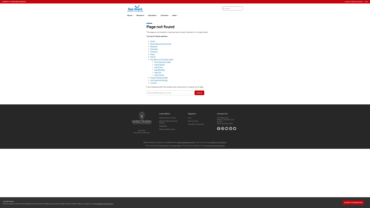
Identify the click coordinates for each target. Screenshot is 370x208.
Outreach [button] (164, 15)
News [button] (174, 15)
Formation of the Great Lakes (161, 59)
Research (153, 46)
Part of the (142, 132)
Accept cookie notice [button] (353, 203)
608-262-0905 (227, 124)
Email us (219, 122)
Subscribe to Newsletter (196, 124)
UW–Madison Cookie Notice (103, 204)
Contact (153, 83)
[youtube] (226, 128)
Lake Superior (159, 64)
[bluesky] (234, 128)
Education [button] (152, 15)
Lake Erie (157, 72)
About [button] (129, 15)
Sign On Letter (193, 121)
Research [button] (140, 15)
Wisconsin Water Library (167, 129)
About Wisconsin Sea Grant (160, 44)
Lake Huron (158, 67)
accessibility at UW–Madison (217, 142)
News (152, 54)
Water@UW (163, 126)
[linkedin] (230, 128)
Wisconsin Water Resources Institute (168, 122)
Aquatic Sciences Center (353, 2)
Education (154, 49)
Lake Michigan (159, 70)
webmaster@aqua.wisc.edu (186, 142)
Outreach (154, 51)
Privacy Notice (176, 146)
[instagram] (222, 128)
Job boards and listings (159, 80)
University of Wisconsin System (214, 146)
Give (366, 2)
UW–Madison (14, 2)
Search (199, 93)
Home (152, 41)
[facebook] (218, 128)
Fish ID (153, 57)
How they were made (162, 62)
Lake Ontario (159, 75)
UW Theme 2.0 (166, 146)
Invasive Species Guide (159, 77)
